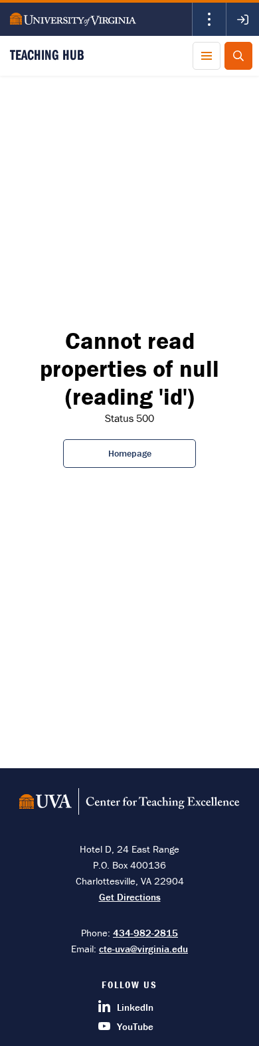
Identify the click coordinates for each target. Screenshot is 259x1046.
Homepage (129, 453)
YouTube (135, 1026)
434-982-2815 (145, 932)
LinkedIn (135, 1007)
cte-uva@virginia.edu (143, 948)
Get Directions (130, 896)
